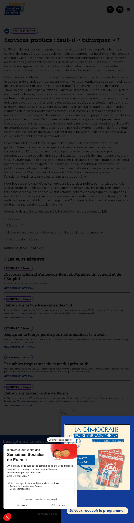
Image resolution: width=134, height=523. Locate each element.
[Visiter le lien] (97, 457)
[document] (67, 261)
